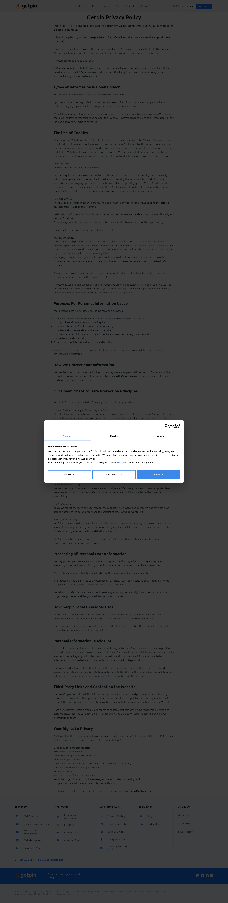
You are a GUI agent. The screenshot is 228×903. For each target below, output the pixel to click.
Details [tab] (114, 436)
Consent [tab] (67, 436)
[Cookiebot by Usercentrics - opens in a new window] (166, 426)
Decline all (69, 474)
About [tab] (160, 436)
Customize (112, 474)
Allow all (158, 474)
